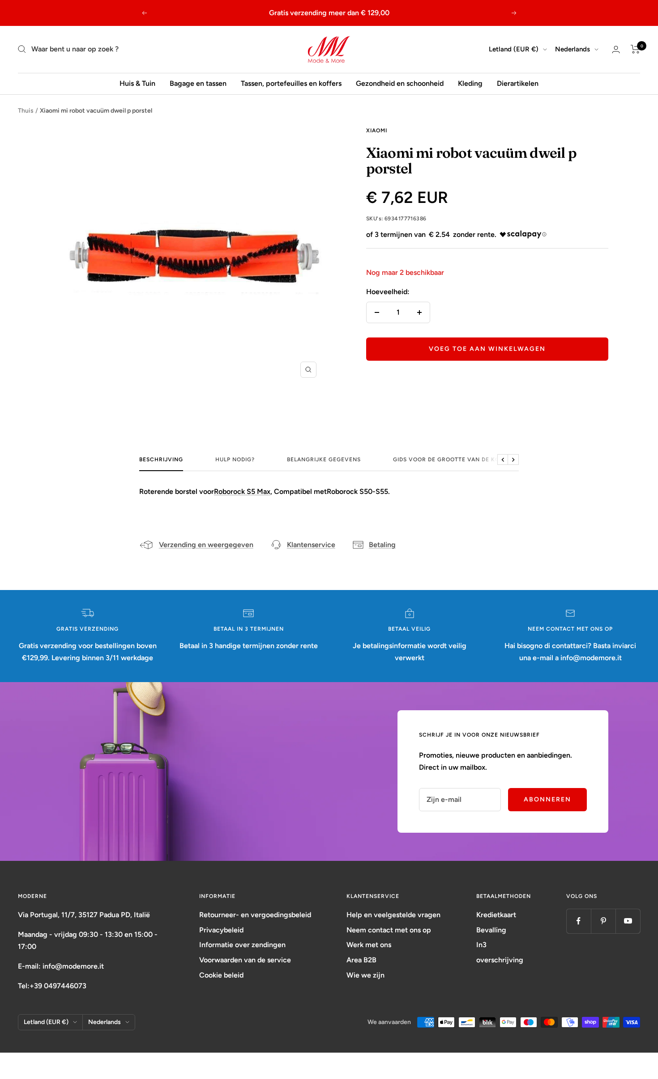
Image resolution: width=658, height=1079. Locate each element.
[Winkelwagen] (635, 49)
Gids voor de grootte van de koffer (453, 459)
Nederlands (572, 49)
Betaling (382, 544)
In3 (481, 944)
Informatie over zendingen (242, 944)
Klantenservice (311, 544)
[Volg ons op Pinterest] (603, 921)
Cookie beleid (221, 975)
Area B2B (361, 960)
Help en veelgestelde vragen (393, 914)
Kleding (470, 83)
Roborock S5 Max (242, 491)
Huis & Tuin (137, 83)
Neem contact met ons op (388, 930)
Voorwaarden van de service (245, 960)
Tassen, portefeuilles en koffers (291, 83)
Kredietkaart (496, 914)
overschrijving (499, 960)
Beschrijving (161, 459)
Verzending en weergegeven (206, 544)
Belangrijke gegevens (324, 459)
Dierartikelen (517, 83)
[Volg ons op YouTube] (627, 921)
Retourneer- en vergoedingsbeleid (255, 914)
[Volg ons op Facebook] (578, 921)
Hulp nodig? (235, 459)
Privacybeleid (221, 930)
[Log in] (616, 49)
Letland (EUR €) (513, 49)
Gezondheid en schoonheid (400, 83)
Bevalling (491, 930)
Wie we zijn (365, 975)
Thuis (26, 110)
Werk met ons (368, 944)
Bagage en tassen (198, 83)
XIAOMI (376, 130)
